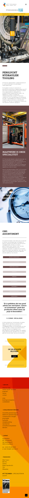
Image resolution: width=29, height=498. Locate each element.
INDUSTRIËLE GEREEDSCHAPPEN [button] (14, 257)
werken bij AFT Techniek (9, 389)
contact (4, 395)
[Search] (22, 4)
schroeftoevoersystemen (9, 425)
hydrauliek (5, 420)
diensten (4, 427)
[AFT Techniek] (14, 4)
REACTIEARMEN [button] (14, 286)
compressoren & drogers (9, 416)
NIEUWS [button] (14, 356)
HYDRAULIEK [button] (14, 276)
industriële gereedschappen (10, 413)
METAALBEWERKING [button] (14, 281)
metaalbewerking (7, 422)
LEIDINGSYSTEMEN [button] (14, 296)
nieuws (4, 393)
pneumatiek (5, 418)
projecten (5, 391)
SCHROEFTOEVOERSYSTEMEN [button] (14, 291)
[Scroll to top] (26, 495)
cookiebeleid (6, 402)
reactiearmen (6, 424)
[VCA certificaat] (6, 486)
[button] (26, 4)
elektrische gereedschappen (10, 414)
